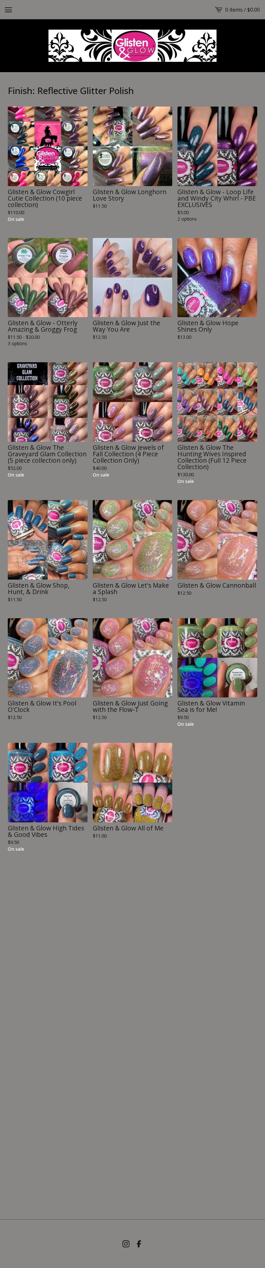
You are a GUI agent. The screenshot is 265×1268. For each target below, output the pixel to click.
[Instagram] (126, 1244)
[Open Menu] (8, 9)
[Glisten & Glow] (132, 46)
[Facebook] (139, 1244)
